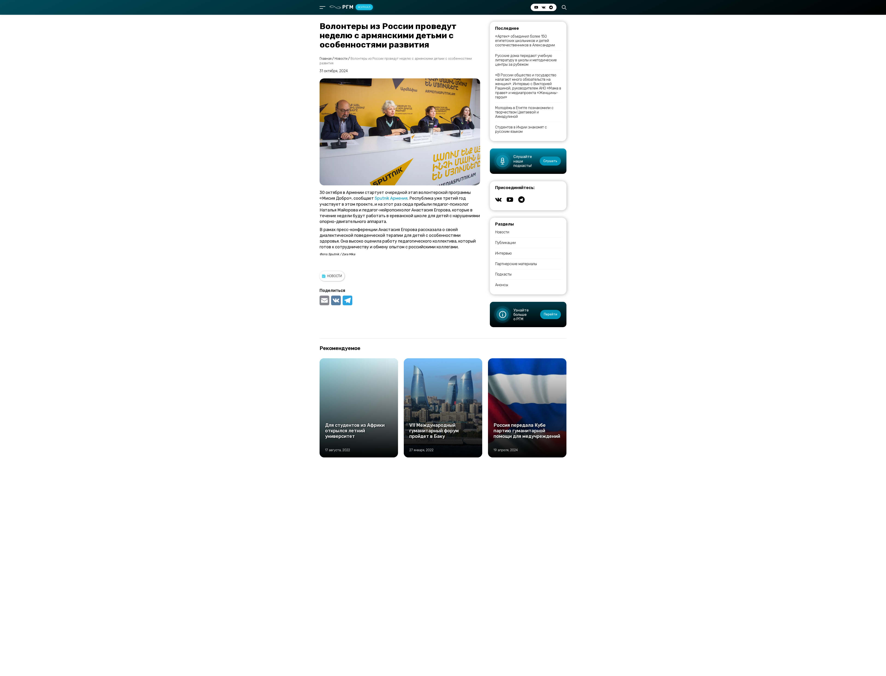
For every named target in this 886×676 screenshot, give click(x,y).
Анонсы (501, 285)
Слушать (550, 161)
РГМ (356, 7)
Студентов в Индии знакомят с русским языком (521, 129)
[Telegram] (347, 300)
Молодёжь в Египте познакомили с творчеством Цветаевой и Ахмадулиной (524, 112)
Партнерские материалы (516, 264)
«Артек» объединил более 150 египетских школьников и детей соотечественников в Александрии (525, 40)
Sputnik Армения (391, 198)
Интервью (503, 253)
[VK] (336, 300)
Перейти (550, 314)
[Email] (325, 300)
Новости (334, 276)
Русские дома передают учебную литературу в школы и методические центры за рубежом (526, 60)
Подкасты (503, 274)
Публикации (505, 242)
